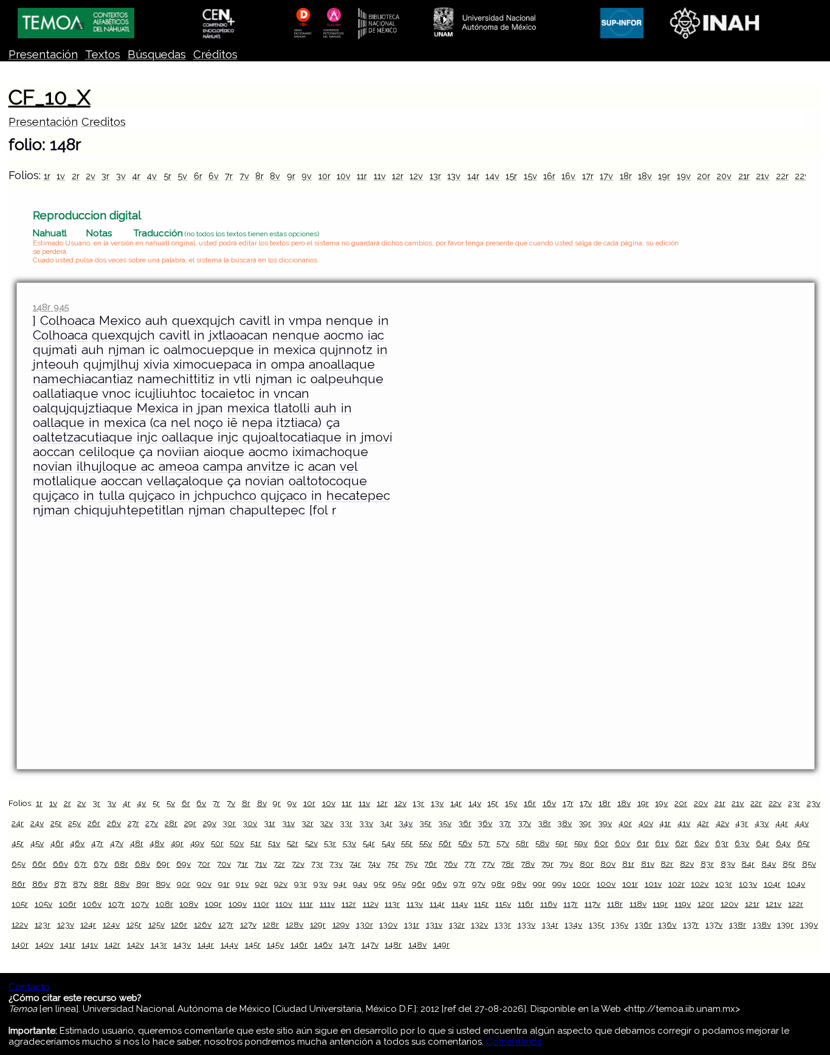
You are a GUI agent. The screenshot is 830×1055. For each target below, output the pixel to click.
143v (182, 944)
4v (151, 176)
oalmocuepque (208, 350)
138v (762, 924)
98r (498, 884)
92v (280, 884)
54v (388, 843)
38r (544, 823)
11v (380, 176)
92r (261, 884)
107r (116, 904)
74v (374, 864)
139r (785, 924)
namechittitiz (175, 379)
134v (573, 924)
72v (298, 864)
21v (762, 176)
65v (19, 864)
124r (88, 924)
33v (366, 823)
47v (116, 843)
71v (261, 864)
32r (307, 823)
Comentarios (513, 1041)
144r (205, 944)
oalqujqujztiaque (82, 408)
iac (376, 335)
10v (344, 176)
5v (182, 176)
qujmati (55, 350)
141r (67, 944)
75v (411, 864)
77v (488, 864)
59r (561, 843)
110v (283, 904)
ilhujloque (107, 466)
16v (568, 176)
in (279, 320)
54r (369, 843)
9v (306, 176)
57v (502, 843)
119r (660, 904)
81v (647, 864)
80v (608, 864)
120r (706, 904)
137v (713, 924)
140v (44, 944)
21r (744, 176)
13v (454, 176)
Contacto (29, 987)
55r (407, 843)
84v (768, 864)
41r (665, 823)
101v (653, 884)
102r (676, 884)
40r (625, 823)
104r (772, 884)
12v (416, 176)
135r (597, 924)
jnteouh (56, 364)
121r (752, 904)
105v (43, 904)
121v (773, 904)
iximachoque (330, 452)
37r (505, 823)
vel (348, 466)
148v (417, 944)
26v (114, 823)
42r (703, 823)
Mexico (120, 320)
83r (707, 864)
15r (511, 176)
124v (111, 924)
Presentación (43, 54)
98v (519, 884)
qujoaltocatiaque (291, 437)
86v (39, 884)
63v (742, 843)
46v (77, 843)
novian (52, 466)
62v (701, 843)
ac (147, 466)
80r (587, 864)
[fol (318, 510)
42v (722, 823)
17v (606, 176)
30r (229, 823)
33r (346, 823)
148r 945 (51, 307)
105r (20, 904)
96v (439, 884)
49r (177, 843)
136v (667, 924)
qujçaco (56, 495)
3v (121, 176)
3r (105, 176)
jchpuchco (225, 495)
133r (503, 924)
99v (559, 884)
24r (18, 823)
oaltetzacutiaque (82, 437)
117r (570, 904)
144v (229, 944)
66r (39, 864)
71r (242, 864)
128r (270, 924)
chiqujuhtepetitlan (129, 510)
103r (723, 884)
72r (279, 864)
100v (606, 884)
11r (362, 176)
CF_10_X (50, 97)
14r (473, 176)
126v (202, 924)
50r (217, 843)
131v (434, 924)
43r (741, 823)
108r (164, 904)
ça (333, 422)
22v (802, 176)
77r (470, 864)
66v (60, 864)
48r (136, 843)
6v (213, 176)
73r (317, 864)
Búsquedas (157, 54)
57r (484, 843)
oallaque (58, 422)
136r (643, 924)
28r (171, 823)
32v (326, 823)
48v (156, 843)
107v (140, 904)
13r (435, 176)
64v (783, 843)
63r (722, 843)
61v (661, 843)
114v (459, 904)
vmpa (305, 320)
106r (68, 904)
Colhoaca (67, 320)
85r (789, 864)
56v (465, 843)
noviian (178, 452)
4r (136, 176)
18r (626, 176)
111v (327, 904)
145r (253, 944)
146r (298, 944)
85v (809, 864)
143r (159, 944)
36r (465, 823)
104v (796, 884)
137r (691, 924)
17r (588, 176)
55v (425, 843)
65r (803, 843)
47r (97, 843)
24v (37, 823)
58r (522, 843)
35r (425, 823)
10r (324, 176)
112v (371, 904)
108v (188, 904)
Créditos (215, 54)
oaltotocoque (328, 481)
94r (340, 884)
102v (699, 884)
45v (37, 843)
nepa (257, 422)
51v (274, 843)
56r (445, 843)
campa (222, 466)
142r (112, 944)
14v (492, 176)
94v (360, 884)
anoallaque (342, 364)
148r (393, 944)
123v (65, 924)
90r (183, 884)
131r (411, 924)
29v (209, 823)
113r (392, 904)
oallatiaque (65, 393)
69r (163, 864)
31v (288, 823)
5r (167, 176)
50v (237, 843)
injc (147, 437)
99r (539, 884)
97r (459, 884)
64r (762, 843)
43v (762, 823)
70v (224, 864)
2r (76, 176)
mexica (294, 350)
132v (479, 924)
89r (142, 884)
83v (728, 864)
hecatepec (358, 495)
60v (622, 843)
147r (347, 944)
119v (682, 904)
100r (581, 884)
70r (203, 864)
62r (681, 843)
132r (457, 924)
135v (619, 924)
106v (92, 904)
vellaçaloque (184, 481)
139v (809, 924)
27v (151, 823)
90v (204, 884)
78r (507, 864)
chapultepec (267, 510)
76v (451, 864)
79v (566, 864)
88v (121, 884)
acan (322, 466)
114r (437, 904)
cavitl (254, 320)
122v (20, 924)
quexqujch (203, 320)
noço (208, 422)
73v (336, 864)
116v (548, 904)
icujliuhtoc (165, 393)
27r (133, 823)
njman (126, 350)
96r (418, 884)
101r (630, 884)
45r (18, 843)
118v (638, 904)
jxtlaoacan (238, 335)
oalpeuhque (346, 379)
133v (526, 924)
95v (399, 884)
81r (628, 864)
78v (528, 864)
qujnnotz (346, 350)
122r (795, 904)
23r (794, 803)
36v (485, 823)
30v (249, 823)
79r (547, 864)
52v (311, 843)
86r (19, 884)
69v (183, 864)
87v (80, 884)
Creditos (103, 121)
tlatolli (291, 408)
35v (444, 823)
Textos (102, 54)
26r (93, 823)
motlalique (65, 481)
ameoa (179, 466)
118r (615, 904)
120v (729, 904)
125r (134, 924)
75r (393, 864)
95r (380, 884)
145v (275, 944)
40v (646, 823)
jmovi (377, 437)
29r (190, 823)
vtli (242, 379)
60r (601, 843)
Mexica (157, 408)
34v (406, 823)
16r (549, 176)
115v (503, 904)
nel (180, 422)
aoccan (54, 452)
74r (355, 864)
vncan (291, 393)
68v (142, 864)
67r (80, 864)
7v (244, 176)
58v (542, 843)
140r (20, 944)
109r (213, 904)
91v (242, 884)
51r (255, 843)
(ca (158, 422)
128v (294, 924)
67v (101, 864)
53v (349, 843)
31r (269, 823)
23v (813, 803)
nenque (349, 320)
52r (292, 843)
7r (229, 176)
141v (89, 944)
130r (364, 924)
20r (703, 176)
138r (737, 924)
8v (275, 176)
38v (564, 823)
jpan (210, 408)
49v (197, 843)
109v (237, 904)
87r (60, 884)
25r (56, 823)
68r (121, 864)
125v (156, 924)
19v (684, 176)
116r (525, 904)
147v (370, 944)
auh (156, 320)
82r (666, 864)
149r (441, 944)
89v (163, 884)
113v (414, 904)
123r (42, 924)
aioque (224, 452)
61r (643, 843)
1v (61, 176)
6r (198, 176)
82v (687, 864)
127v (248, 924)
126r (179, 924)
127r (225, 924)
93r (300, 884)
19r (664, 176)
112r (348, 904)
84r (748, 864)
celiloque (107, 452)
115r (481, 904)
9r (291, 176)
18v (645, 176)
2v (90, 176)
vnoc (116, 393)
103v (748, 884)
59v (581, 843)
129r (318, 924)
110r (261, 904)
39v (605, 823)
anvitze (268, 466)
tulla (111, 495)
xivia (156, 364)
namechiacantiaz (83, 379)
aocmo (343, 335)
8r (259, 176)
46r (57, 843)
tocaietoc (228, 393)
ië (232, 422)
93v (321, 884)
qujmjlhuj (111, 364)
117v (592, 904)
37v (524, 823)
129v (340, 924)
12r (397, 176)
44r (781, 823)
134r (550, 924)
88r (101, 884)
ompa (287, 364)
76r (430, 864)
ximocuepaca (212, 364)
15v (530, 176)
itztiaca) (298, 422)
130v (388, 924)
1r (47, 176)
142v (135, 944)
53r (330, 843)
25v (74, 823)
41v (683, 823)
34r (386, 823)
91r (224, 884)
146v (323, 944)
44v (802, 823)
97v (478, 884)
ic (154, 350)
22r (782, 176)
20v (724, 176)
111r (306, 904)
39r (584, 823)
